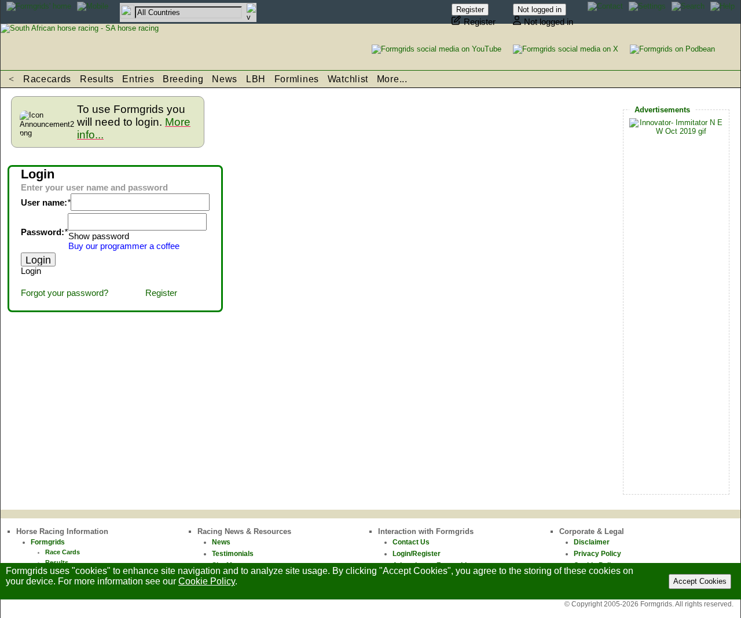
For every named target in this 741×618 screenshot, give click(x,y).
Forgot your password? (64, 293)
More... (392, 79)
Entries (138, 79)
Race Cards (62, 551)
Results (97, 79)
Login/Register (416, 554)
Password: (42, 232)
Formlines (296, 79)
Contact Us (411, 542)
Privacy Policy (597, 554)
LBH (256, 79)
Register (161, 293)
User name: (44, 202)
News (224, 79)
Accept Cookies (700, 581)
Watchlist (348, 79)
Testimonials (233, 554)
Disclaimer (592, 542)
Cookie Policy (206, 581)
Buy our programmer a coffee (123, 246)
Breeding (183, 79)
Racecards (47, 79)
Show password (98, 236)
